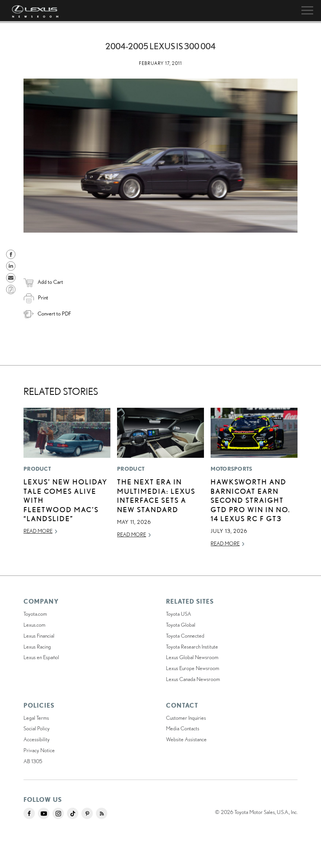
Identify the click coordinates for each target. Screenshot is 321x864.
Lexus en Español (41, 657)
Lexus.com (34, 625)
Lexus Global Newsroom (192, 657)
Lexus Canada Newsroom (193, 679)
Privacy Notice (39, 750)
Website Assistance (186, 739)
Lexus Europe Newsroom (192, 668)
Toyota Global (180, 625)
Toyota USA (178, 614)
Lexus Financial (38, 636)
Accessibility (36, 739)
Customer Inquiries (186, 718)
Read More (37, 531)
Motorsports (231, 469)
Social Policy (36, 728)
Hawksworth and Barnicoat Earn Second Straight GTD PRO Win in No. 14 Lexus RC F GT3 (250, 500)
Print (43, 297)
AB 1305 (32, 761)
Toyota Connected (185, 636)
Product (37, 469)
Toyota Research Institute (192, 647)
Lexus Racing (37, 647)
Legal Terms (36, 718)
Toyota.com (35, 614)
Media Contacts (182, 728)
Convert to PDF (54, 313)
